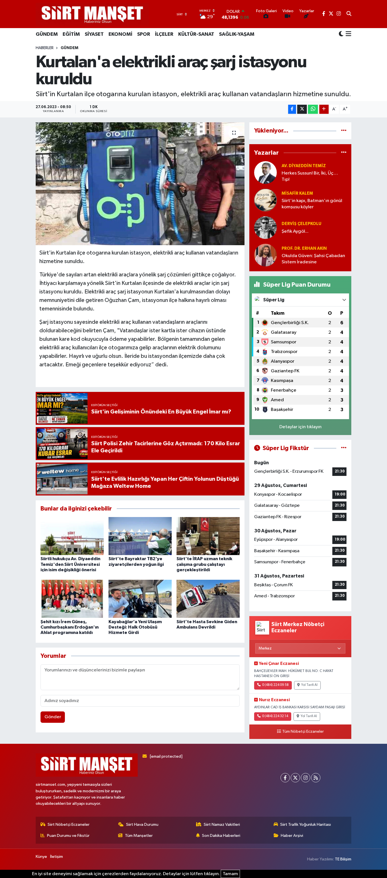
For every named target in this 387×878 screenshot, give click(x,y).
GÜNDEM (47, 34)
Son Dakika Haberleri (221, 835)
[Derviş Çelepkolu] (265, 227)
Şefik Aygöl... (295, 231)
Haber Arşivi (292, 835)
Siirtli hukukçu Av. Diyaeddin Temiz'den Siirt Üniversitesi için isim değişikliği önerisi (70, 564)
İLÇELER (164, 34)
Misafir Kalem (297, 193)
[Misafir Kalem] (265, 200)
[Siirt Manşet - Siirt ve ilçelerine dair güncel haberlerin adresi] (92, 14)
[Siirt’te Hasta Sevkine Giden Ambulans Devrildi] (208, 598)
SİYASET (94, 34)
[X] (295, 777)
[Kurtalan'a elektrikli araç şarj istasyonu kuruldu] (140, 183)
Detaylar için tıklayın (300, 427)
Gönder (52, 717)
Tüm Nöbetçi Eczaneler (303, 732)
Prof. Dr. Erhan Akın (304, 248)
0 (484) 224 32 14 (275, 716)
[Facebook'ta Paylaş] (292, 109)
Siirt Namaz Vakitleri (222, 824)
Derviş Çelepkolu (301, 224)
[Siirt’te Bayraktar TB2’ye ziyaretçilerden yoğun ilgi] (140, 535)
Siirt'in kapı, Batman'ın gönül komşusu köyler (312, 203)
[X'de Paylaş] (302, 109)
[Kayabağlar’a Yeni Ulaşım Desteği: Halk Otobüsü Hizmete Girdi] (140, 598)
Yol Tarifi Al (309, 685)
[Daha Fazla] (324, 109)
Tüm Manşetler (139, 835)
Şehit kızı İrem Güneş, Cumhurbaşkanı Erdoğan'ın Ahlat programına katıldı (70, 627)
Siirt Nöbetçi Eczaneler (69, 824)
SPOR (143, 34)
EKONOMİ (120, 34)
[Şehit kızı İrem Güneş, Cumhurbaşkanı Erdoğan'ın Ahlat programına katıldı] (72, 598)
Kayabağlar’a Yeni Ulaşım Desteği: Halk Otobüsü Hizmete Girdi (135, 627)
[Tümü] (343, 130)
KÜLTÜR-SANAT (196, 34)
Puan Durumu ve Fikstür (68, 835)
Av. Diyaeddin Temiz (304, 166)
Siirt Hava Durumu (142, 824)
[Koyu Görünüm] (341, 34)
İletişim (56, 856)
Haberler (45, 48)
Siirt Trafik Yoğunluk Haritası (305, 824)
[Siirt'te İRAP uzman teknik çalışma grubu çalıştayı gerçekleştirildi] (208, 535)
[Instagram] (305, 777)
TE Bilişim (343, 859)
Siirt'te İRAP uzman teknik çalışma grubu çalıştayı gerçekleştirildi (204, 564)
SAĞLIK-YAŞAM (236, 34)
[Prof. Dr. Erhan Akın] (265, 255)
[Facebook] (285, 777)
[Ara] (348, 14)
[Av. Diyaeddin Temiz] (265, 172)
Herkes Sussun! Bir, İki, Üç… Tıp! (310, 176)
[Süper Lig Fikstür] (343, 448)
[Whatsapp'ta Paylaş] (313, 109)
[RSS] (315, 777)
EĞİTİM (71, 34)
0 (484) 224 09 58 (275, 685)
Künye (41, 856)
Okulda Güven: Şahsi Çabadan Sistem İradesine (313, 258)
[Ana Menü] (347, 34)
